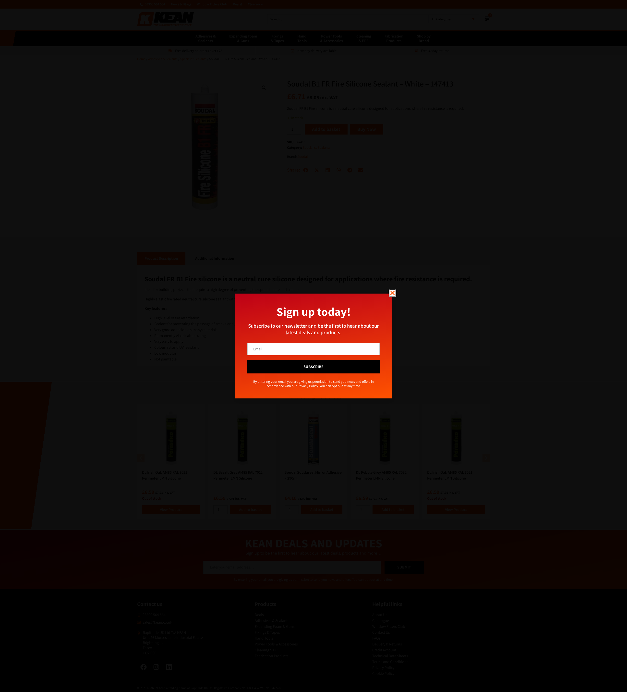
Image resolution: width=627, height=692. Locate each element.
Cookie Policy (303, 371)
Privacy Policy (321, 371)
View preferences (354, 360)
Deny (313, 360)
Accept (273, 360)
